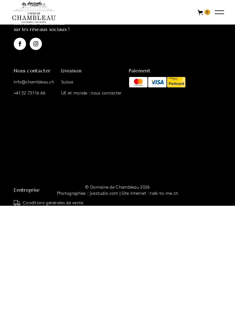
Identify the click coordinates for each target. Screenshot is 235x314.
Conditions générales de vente (53, 203)
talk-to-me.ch (164, 193)
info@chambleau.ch (34, 82)
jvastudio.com (104, 193)
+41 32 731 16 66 (30, 93)
